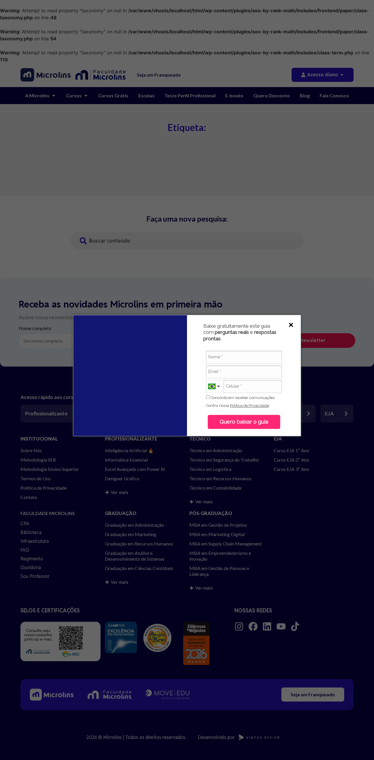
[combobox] (215, 386)
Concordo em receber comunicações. (243, 397)
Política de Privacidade (249, 405)
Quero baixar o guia (244, 422)
